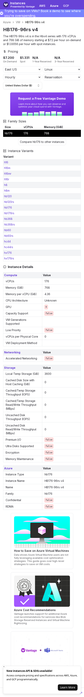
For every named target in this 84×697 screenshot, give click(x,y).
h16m (7, 168)
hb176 (8, 207)
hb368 (8, 218)
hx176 (8, 252)
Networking (12, 352)
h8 (5, 185)
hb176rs (9, 213)
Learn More (67, 687)
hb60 (7, 230)
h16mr (7, 173)
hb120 (8, 196)
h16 (6, 162)
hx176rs (9, 258)
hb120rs (9, 201)
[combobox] (22, 85)
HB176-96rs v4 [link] (35, 22)
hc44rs (8, 247)
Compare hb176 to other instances (42, 141)
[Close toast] (4, 667)
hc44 (7, 241)
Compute (10, 275)
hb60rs (8, 235)
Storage (9, 367)
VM (18, 22)
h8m (7, 190)
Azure (7, 22)
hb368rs (9, 224)
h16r (6, 179)
